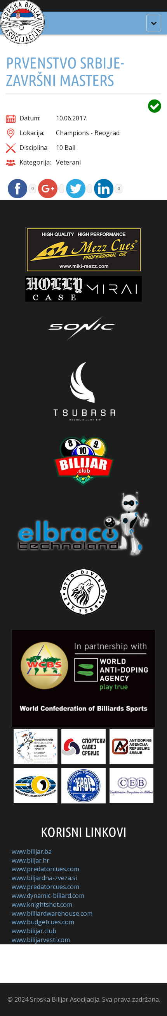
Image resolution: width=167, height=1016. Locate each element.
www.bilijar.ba (32, 851)
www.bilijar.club (34, 931)
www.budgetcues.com (43, 922)
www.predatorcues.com (45, 869)
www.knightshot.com (42, 904)
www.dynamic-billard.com (48, 895)
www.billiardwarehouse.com (52, 913)
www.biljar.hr (30, 860)
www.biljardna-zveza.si (44, 878)
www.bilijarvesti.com (41, 939)
